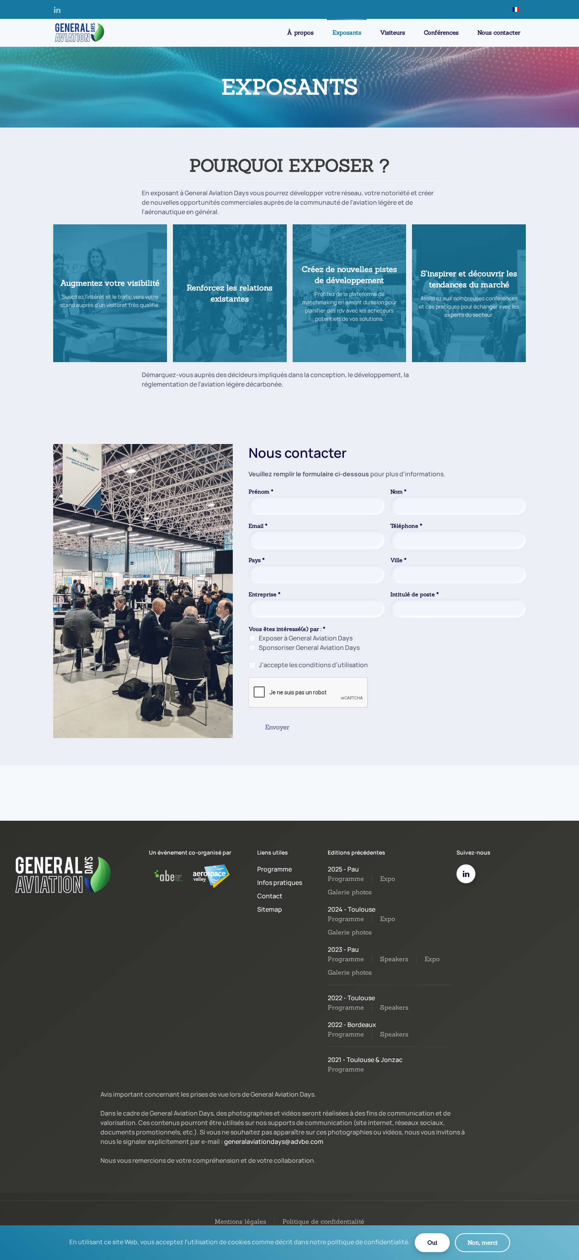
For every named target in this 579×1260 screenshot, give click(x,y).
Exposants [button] (346, 32)
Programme (274, 869)
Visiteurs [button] (392, 32)
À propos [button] (300, 32)
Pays (257, 560)
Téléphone (406, 525)
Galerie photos (350, 892)
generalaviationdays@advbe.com (273, 1141)
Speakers (394, 959)
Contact (269, 896)
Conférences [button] (441, 32)
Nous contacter (498, 32)
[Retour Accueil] (78, 32)
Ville (398, 560)
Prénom (261, 491)
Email (258, 525)
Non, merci (482, 1242)
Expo (387, 879)
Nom (398, 491)
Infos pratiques (279, 882)
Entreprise (264, 594)
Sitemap (269, 909)
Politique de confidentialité (323, 1221)
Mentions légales (240, 1221)
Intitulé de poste (414, 594)
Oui (432, 1242)
